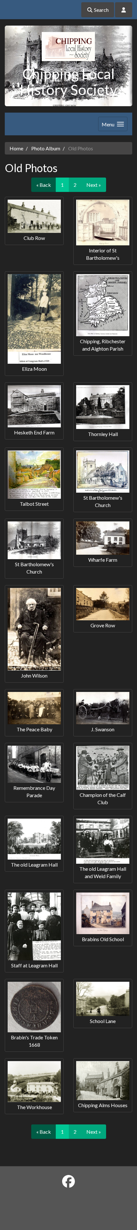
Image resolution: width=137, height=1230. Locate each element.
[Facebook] (68, 1181)
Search (101, 10)
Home (16, 148)
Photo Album (45, 148)
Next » (93, 185)
